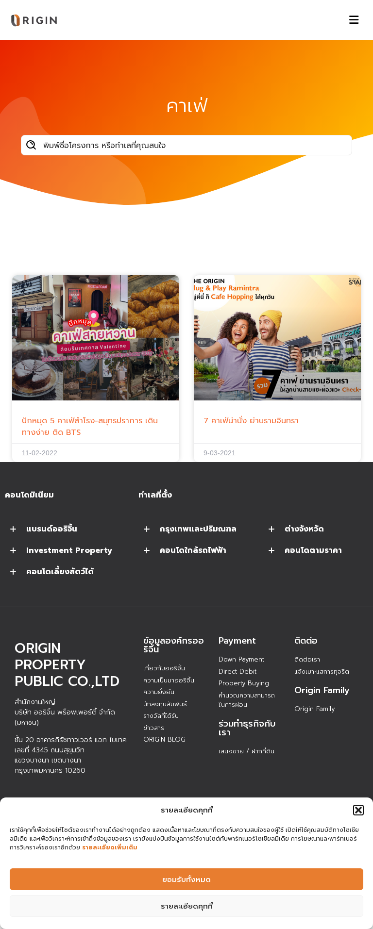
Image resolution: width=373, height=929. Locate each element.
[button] (358, 810)
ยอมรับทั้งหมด (186, 879)
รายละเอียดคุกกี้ (187, 906)
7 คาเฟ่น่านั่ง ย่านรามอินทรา (251, 421)
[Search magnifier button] (31, 145)
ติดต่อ (306, 640)
